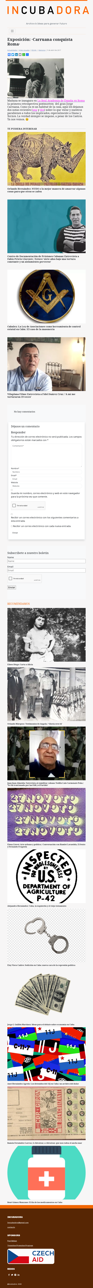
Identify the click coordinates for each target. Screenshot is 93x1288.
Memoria (42, 50)
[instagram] (15, 1275)
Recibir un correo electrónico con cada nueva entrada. (42, 526)
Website (14, 482)
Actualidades (12, 50)
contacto (11, 1227)
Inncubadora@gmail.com (18, 1223)
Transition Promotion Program (20, 1246)
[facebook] (9, 1275)
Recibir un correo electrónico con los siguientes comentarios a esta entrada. (44, 519)
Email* (14, 475)
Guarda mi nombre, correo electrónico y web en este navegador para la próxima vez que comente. (45, 495)
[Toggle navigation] (12, 31)
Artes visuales (24, 50)
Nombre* (15, 468)
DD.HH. (34, 50)
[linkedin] (18, 1275)
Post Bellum (12, 1241)
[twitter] (12, 1275)
